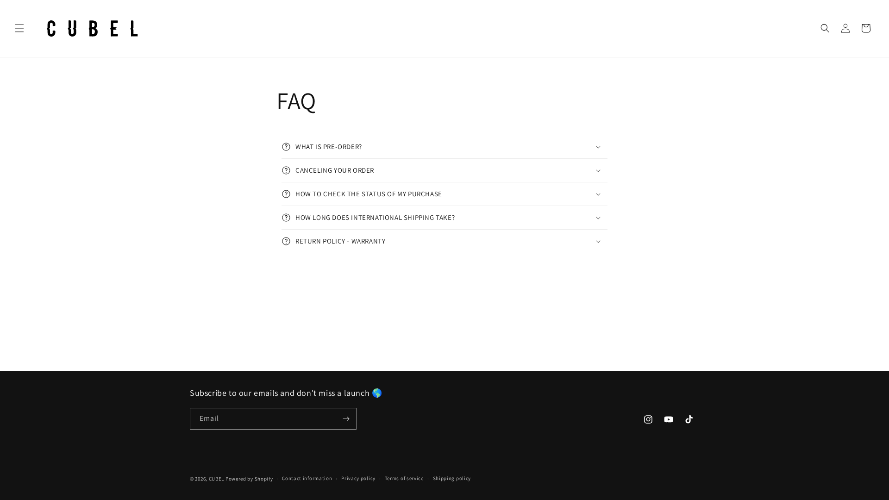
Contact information (307, 478)
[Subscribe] (346, 419)
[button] (19, 28)
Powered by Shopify (249, 478)
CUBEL (217, 478)
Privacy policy (358, 478)
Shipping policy (452, 478)
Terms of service (404, 478)
